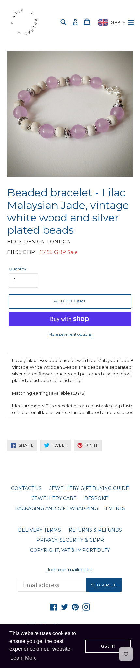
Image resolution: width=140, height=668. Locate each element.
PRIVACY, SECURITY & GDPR (70, 540)
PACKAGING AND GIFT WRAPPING (56, 508)
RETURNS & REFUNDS (95, 530)
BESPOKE (96, 498)
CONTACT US (26, 488)
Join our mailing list (70, 570)
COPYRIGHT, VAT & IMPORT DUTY (70, 550)
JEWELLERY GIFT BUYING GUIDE (89, 488)
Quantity (17, 268)
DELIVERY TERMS (39, 530)
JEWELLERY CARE (54, 498)
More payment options (70, 334)
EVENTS (115, 508)
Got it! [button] (108, 646)
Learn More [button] (23, 658)
